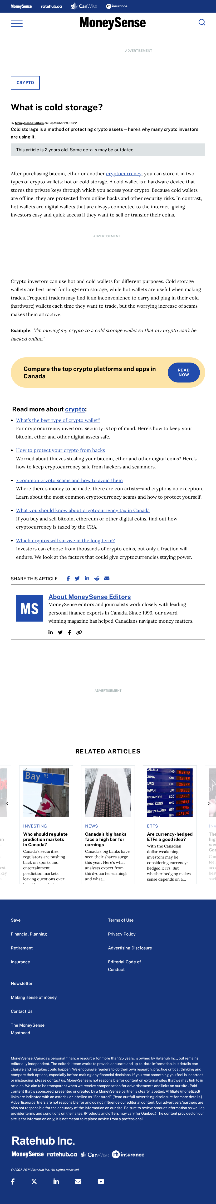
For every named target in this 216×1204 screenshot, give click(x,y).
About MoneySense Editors (89, 596)
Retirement (22, 947)
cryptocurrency (123, 173)
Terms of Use (121, 920)
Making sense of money (34, 997)
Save (16, 920)
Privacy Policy (122, 934)
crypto (75, 409)
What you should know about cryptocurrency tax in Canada (83, 510)
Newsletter (21, 983)
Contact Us (21, 1011)
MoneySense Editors (29, 123)
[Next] (207, 803)
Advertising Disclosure (130, 947)
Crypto (25, 82)
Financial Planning (29, 934)
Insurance (20, 961)
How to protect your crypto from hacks (60, 450)
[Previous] (8, 803)
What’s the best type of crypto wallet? (58, 420)
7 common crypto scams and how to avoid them (69, 480)
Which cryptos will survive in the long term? (65, 541)
